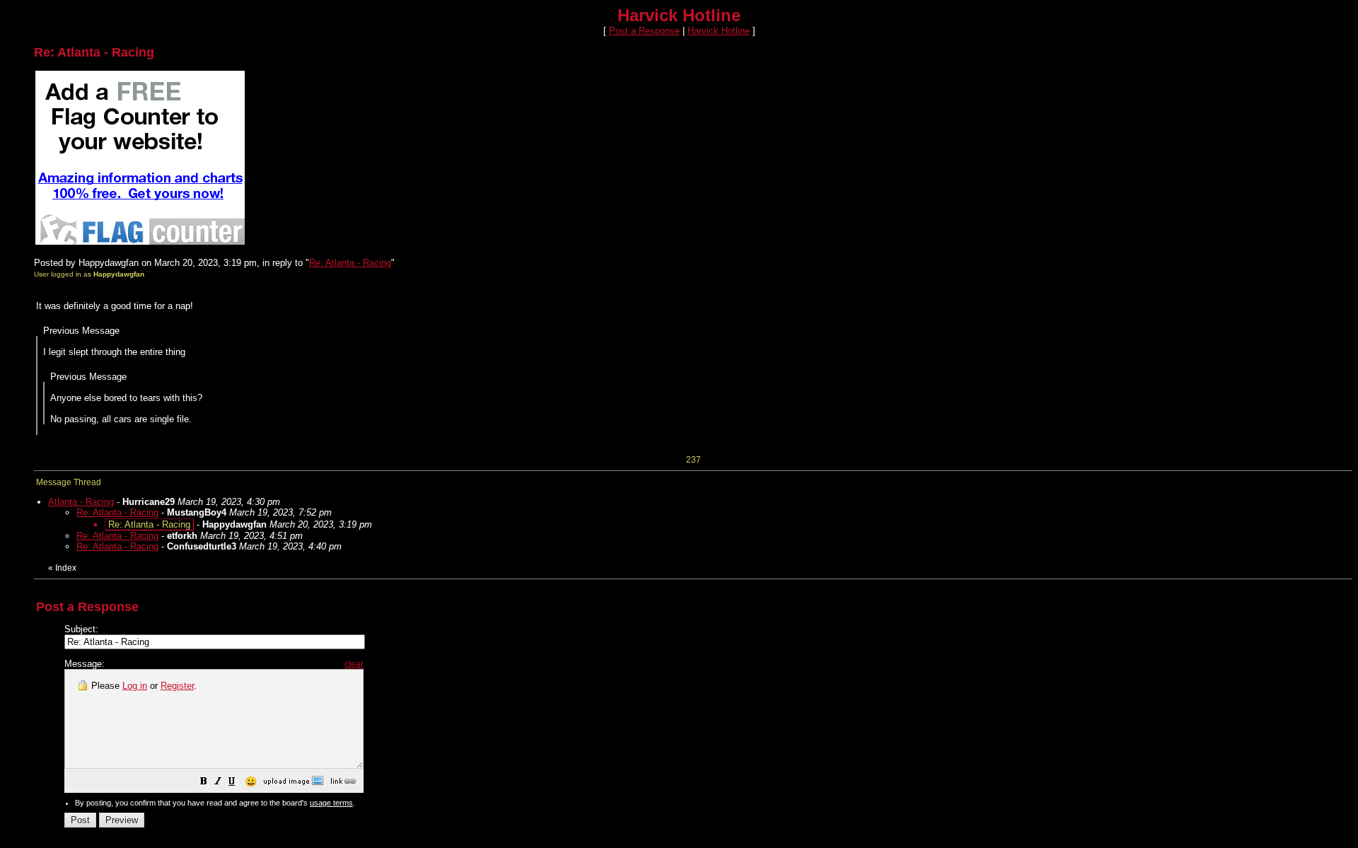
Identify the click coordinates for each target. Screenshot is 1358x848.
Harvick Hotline (718, 30)
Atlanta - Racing (81, 501)
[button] (203, 783)
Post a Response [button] (644, 30)
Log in (134, 685)
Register (177, 685)
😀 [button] (251, 781)
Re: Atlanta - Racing (350, 262)
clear (354, 664)
